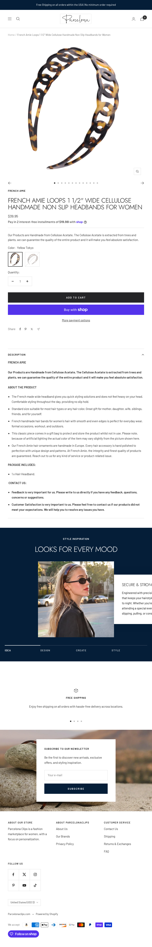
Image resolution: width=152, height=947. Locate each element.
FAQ (106, 851)
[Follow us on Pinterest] (13, 885)
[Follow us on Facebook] (13, 874)
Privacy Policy (65, 844)
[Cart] (142, 19)
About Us (61, 829)
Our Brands (63, 836)
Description (17, 354)
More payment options (76, 320)
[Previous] (9, 183)
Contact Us (111, 829)
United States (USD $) (22, 902)
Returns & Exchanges (117, 844)
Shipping (109, 836)
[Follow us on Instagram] (35, 874)
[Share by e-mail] (38, 329)
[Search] (18, 19)
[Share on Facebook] (20, 329)
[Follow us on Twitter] (24, 874)
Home (11, 34)
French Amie (17, 190)
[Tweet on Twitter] (31, 329)
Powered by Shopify (47, 914)
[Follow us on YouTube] (24, 885)
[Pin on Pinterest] (26, 329)
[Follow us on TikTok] (35, 885)
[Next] (142, 183)
